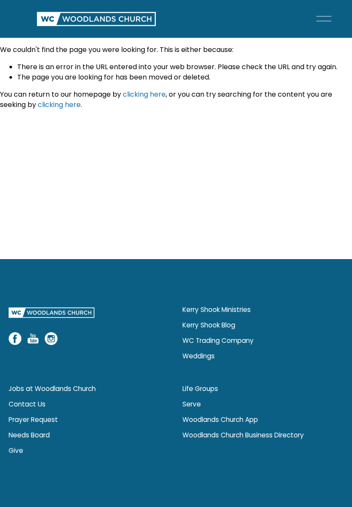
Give (16, 450)
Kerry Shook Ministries (216, 309)
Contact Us (27, 404)
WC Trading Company (218, 340)
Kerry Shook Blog (208, 325)
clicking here (144, 94)
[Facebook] (15, 338)
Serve (191, 404)
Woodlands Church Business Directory (243, 435)
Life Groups (200, 388)
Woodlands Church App (220, 419)
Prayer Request (33, 419)
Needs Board (29, 435)
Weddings (198, 355)
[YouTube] (33, 338)
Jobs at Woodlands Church (52, 388)
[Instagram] (51, 338)
